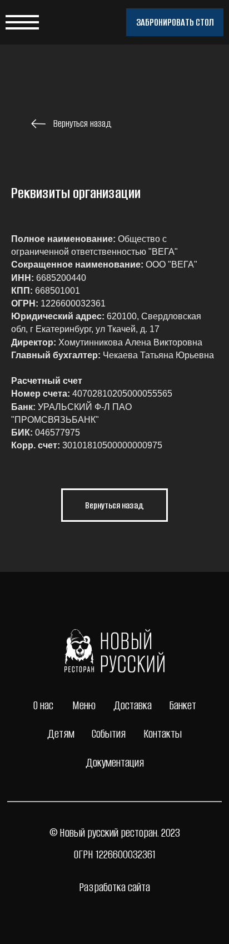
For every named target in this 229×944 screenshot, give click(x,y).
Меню (84, 705)
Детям (60, 734)
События (108, 734)
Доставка (132, 705)
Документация (115, 762)
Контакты (162, 734)
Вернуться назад (82, 123)
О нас (43, 705)
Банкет (182, 705)
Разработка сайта (114, 887)
